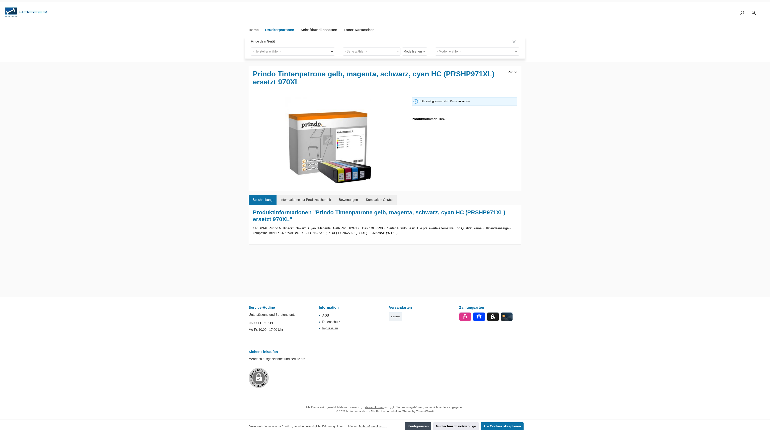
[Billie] (493, 316)
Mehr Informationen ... (373, 426)
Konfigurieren (418, 426)
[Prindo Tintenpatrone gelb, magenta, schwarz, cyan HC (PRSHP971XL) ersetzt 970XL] (328, 140)
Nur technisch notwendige (456, 426)
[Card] (507, 316)
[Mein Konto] (754, 13)
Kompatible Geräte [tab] (379, 199)
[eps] (465, 316)
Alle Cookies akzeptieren (502, 426)
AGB (325, 315)
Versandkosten (374, 407)
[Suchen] (742, 13)
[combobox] (293, 52)
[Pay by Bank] (479, 316)
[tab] (263, 200)
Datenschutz (331, 322)
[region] (328, 140)
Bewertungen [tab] (348, 199)
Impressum (330, 328)
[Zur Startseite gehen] (26, 13)
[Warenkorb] (763, 11)
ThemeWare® (425, 411)
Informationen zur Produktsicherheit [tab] (306, 199)
